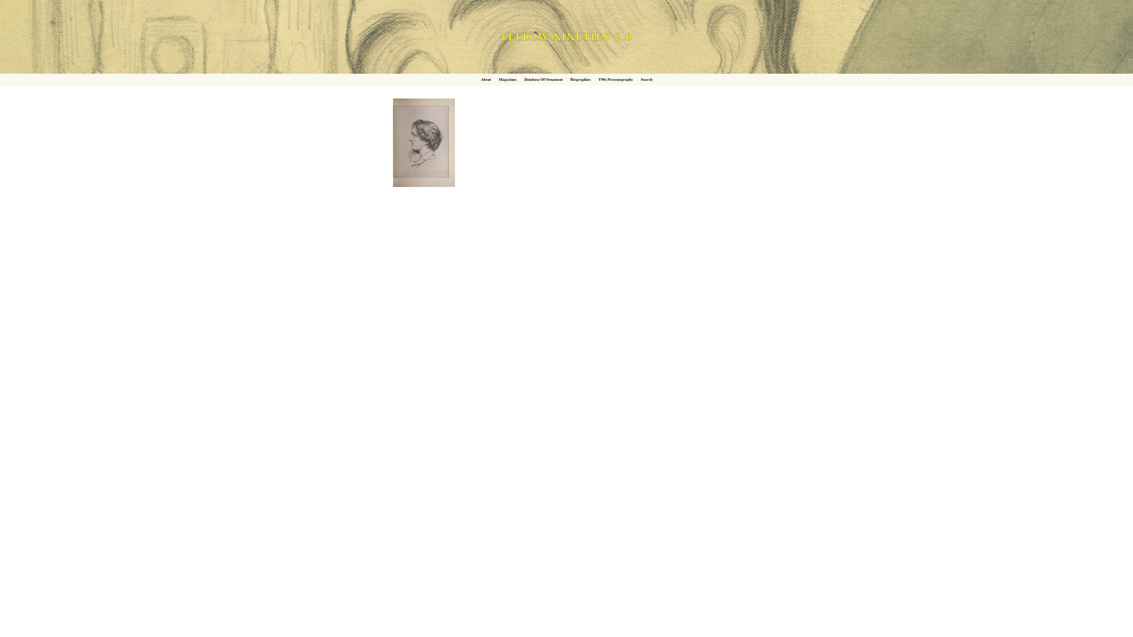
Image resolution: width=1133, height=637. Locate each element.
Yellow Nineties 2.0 (566, 37)
